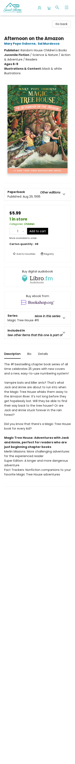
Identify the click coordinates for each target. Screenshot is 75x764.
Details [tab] (43, 354)
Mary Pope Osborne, (20, 44)
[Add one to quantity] (23, 231)
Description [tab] (12, 354)
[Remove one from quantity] (12, 231)
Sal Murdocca (48, 44)
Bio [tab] (29, 354)
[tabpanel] (37, 424)
